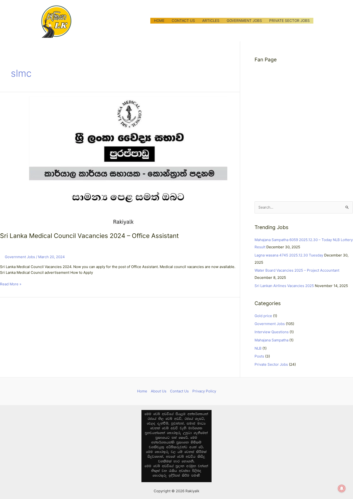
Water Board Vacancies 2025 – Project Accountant (297, 270)
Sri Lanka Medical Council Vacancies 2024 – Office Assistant (89, 235)
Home (142, 391)
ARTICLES (210, 20)
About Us (158, 391)
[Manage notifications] (342, 488)
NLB (258, 348)
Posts (259, 356)
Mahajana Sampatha (271, 340)
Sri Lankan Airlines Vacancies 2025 (284, 285)
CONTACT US (183, 20)
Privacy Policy (204, 391)
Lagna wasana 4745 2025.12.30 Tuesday (289, 255)
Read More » (10, 283)
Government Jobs (20, 257)
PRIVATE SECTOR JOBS (289, 20)
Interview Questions (272, 332)
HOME (159, 20)
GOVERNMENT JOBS (244, 20)
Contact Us (179, 391)
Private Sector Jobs (271, 364)
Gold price (263, 315)
